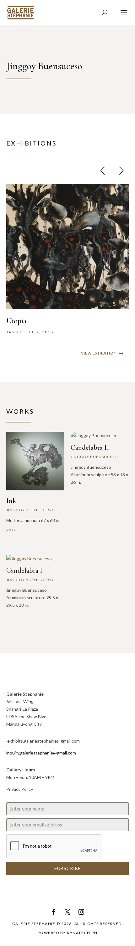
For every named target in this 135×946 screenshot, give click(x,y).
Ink (11, 501)
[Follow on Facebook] (53, 912)
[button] (121, 170)
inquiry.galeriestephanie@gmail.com (41, 752)
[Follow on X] (67, 912)
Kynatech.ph (82, 932)
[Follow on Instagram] (81, 912)
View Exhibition (99, 353)
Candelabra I (24, 570)
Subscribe (67, 868)
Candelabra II (90, 447)
